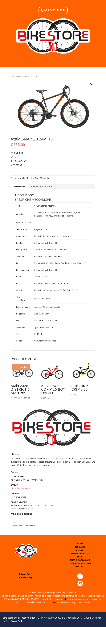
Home (13, 76)
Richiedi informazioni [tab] (41, 186)
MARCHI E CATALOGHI (80, 563)
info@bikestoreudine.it (21, 488)
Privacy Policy (17, 525)
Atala (19, 76)
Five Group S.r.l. (14, 621)
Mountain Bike (32, 178)
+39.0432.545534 (54, 10)
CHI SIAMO (80, 547)
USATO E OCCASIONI (80, 560)
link (65, 599)
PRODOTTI (80, 550)
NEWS (80, 556)
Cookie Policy (30, 525)
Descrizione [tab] (19, 186)
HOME (80, 543)
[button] (90, 84)
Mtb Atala (44, 178)
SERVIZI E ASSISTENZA (80, 553)
